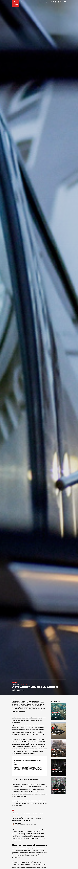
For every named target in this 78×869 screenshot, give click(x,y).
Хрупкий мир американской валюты (56, 716)
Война (53, 749)
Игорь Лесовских (23, 684)
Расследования (55, 789)
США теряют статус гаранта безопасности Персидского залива (56, 732)
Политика (54, 769)
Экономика (54, 712)
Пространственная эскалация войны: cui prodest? (58, 753)
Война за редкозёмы (58, 791)
